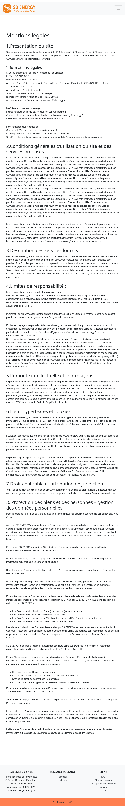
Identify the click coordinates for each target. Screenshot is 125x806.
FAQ (103, 776)
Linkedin (62, 780)
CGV (103, 790)
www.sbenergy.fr (14, 58)
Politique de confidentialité (103, 783)
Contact (103, 787)
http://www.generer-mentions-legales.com (82, 137)
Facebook (62, 776)
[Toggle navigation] (118, 8)
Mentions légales (103, 780)
